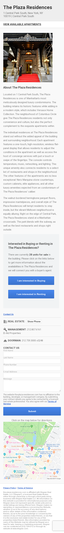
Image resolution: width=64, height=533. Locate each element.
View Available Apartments (22, 24)
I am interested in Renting (31, 294)
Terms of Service (25, 488)
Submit (32, 411)
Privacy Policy (9, 488)
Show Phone (34, 321)
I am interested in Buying (31, 280)
